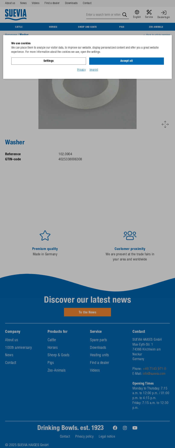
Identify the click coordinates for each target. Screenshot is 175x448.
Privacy (81, 70)
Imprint (94, 70)
